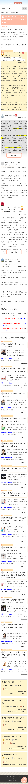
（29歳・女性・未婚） (13, 162)
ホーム (3, 776)
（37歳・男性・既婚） (11, 207)
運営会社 (9, 776)
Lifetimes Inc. (12, 780)
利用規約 (15, 776)
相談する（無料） (24, 781)
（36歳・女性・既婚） (13, 53)
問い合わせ (15, 778)
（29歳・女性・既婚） (12, 259)
